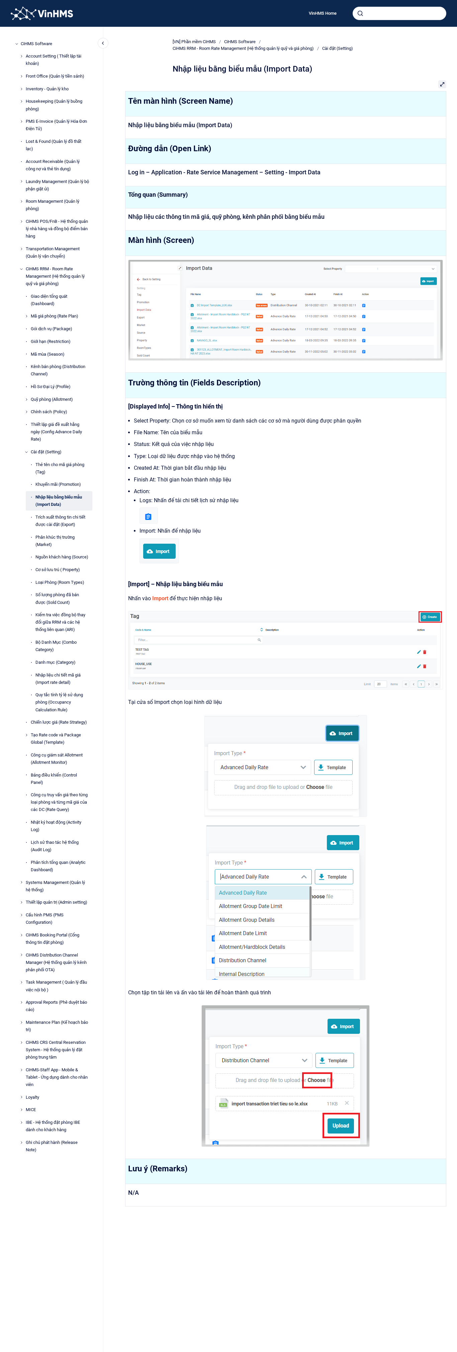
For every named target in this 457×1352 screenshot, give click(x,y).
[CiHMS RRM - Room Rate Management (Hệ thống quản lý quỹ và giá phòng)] (21, 269)
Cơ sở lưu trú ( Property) (57, 569)
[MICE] (21, 1109)
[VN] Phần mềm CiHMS (194, 41)
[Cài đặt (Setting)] (26, 452)
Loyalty (32, 1097)
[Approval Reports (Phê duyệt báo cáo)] (21, 1002)
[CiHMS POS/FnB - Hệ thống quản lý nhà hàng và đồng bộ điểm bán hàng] (21, 221)
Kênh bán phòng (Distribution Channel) (58, 370)
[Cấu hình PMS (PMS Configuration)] (21, 915)
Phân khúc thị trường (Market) (55, 541)
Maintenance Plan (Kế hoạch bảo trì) (57, 1026)
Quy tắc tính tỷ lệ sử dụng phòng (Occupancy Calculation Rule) (59, 702)
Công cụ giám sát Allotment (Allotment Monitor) (57, 758)
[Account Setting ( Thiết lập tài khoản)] (21, 56)
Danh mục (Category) (55, 662)
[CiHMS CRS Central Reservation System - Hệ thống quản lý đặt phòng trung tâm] (21, 1042)
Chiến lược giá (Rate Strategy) (59, 722)
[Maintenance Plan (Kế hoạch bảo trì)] (21, 1022)
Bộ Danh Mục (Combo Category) (56, 646)
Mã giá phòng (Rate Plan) (54, 316)
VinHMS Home (323, 13)
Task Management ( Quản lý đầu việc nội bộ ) (56, 986)
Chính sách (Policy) (49, 412)
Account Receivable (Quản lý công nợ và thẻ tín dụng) (53, 165)
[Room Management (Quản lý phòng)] (21, 201)
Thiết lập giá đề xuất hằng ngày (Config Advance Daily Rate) (56, 432)
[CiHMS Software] (16, 44)
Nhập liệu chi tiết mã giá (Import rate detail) (58, 678)
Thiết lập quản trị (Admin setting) (56, 902)
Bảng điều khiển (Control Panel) (54, 779)
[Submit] (360, 13)
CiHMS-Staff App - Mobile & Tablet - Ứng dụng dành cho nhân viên (57, 1077)
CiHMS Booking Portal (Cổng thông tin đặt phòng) (52, 938)
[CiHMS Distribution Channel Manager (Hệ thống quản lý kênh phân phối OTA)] (21, 955)
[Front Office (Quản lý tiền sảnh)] (21, 76)
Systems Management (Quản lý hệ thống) (55, 886)
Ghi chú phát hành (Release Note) (52, 1146)
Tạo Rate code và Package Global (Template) (56, 738)
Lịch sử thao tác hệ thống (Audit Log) (55, 846)
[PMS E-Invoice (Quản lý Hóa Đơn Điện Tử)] (21, 121)
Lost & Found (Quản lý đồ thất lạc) (53, 145)
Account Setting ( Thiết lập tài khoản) (53, 60)
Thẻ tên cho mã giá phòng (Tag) (59, 468)
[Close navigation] (103, 43)
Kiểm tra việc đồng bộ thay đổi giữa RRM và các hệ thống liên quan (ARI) (60, 622)
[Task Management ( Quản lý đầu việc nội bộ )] (21, 982)
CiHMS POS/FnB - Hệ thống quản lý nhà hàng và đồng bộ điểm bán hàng (57, 229)
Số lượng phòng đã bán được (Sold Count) (57, 599)
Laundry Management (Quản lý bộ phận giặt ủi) (57, 185)
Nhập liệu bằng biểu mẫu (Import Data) (58, 500)
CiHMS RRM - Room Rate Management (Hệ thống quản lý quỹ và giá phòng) (55, 276)
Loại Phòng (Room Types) (59, 582)
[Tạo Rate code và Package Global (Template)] (26, 735)
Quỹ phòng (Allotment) (52, 399)
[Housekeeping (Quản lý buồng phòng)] (21, 101)
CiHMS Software (36, 43)
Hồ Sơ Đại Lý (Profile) (51, 386)
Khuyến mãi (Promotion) (58, 484)
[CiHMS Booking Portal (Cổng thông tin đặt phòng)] (21, 935)
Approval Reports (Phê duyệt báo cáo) (56, 1006)
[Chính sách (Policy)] (26, 412)
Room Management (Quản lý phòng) (52, 205)
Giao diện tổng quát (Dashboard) (49, 300)
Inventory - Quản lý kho (47, 88)
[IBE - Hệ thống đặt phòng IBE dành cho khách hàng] (21, 1122)
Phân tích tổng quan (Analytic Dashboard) (58, 866)
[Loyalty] (21, 1097)
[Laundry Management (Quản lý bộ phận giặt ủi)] (21, 181)
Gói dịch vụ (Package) (51, 328)
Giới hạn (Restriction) (51, 341)
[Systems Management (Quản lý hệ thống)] (21, 882)
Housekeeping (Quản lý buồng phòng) (54, 105)
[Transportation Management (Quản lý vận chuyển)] (21, 249)
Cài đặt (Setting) (46, 451)
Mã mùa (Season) (48, 354)
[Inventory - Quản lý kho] (21, 89)
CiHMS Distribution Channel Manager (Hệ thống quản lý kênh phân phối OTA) (56, 962)
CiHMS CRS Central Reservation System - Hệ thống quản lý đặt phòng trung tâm (56, 1050)
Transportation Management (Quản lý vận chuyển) (53, 252)
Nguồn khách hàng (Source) (61, 557)
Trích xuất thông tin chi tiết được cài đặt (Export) (60, 521)
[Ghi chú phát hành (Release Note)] (21, 1142)
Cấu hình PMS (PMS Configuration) (45, 918)
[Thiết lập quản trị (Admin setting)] (21, 902)
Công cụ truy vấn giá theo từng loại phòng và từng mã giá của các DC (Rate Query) (59, 802)
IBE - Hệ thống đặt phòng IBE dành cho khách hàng (53, 1126)
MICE (31, 1109)
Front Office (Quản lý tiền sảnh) (55, 76)
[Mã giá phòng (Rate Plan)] (26, 316)
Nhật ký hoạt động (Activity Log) (56, 826)
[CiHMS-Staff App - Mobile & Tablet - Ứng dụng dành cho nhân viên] (21, 1070)
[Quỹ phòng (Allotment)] (26, 399)
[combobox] (399, 13)
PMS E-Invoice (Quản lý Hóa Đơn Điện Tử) (56, 125)
